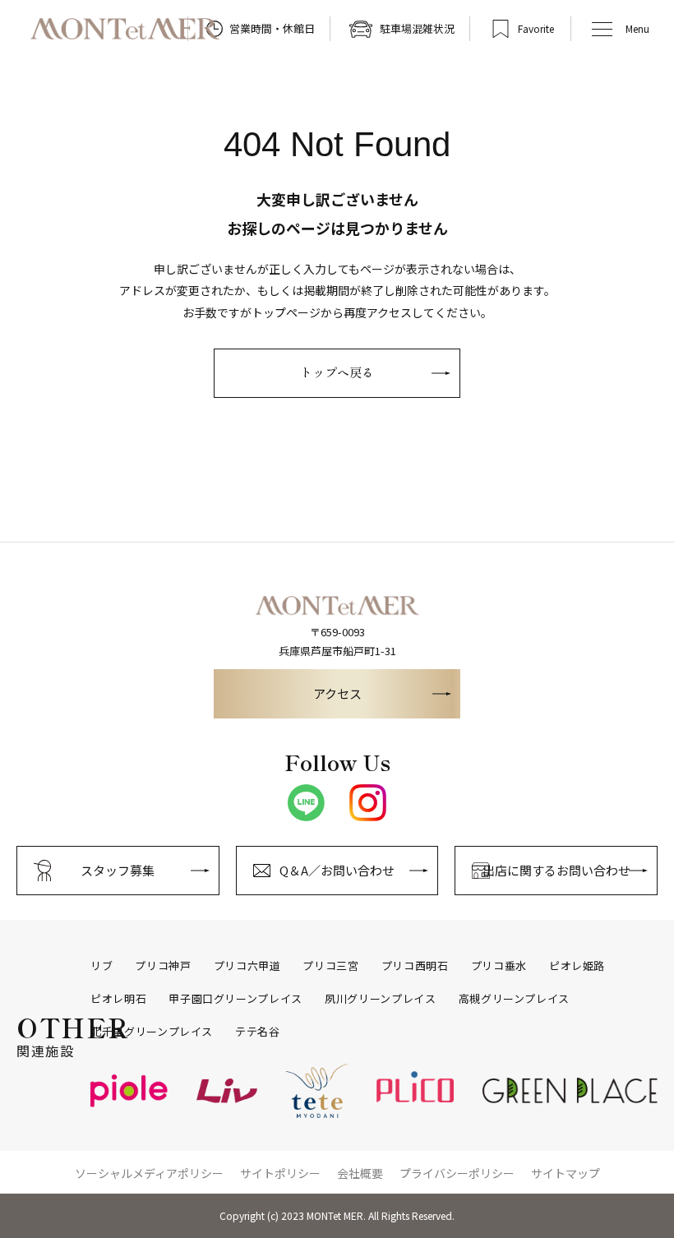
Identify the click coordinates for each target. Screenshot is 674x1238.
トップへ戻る (337, 372)
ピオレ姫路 (577, 966)
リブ (101, 966)
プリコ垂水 (499, 966)
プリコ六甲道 (247, 966)
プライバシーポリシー (457, 1173)
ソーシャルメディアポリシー (149, 1173)
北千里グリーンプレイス (151, 1031)
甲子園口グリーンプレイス (235, 998)
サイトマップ (565, 1173)
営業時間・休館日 (272, 28)
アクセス (337, 693)
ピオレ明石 (118, 998)
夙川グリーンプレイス (380, 998)
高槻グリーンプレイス (514, 998)
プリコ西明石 (415, 966)
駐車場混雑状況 (417, 28)
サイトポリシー (280, 1173)
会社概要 (360, 1173)
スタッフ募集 (118, 870)
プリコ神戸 (163, 966)
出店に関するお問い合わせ (556, 870)
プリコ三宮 (330, 966)
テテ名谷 (257, 1031)
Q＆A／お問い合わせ (337, 870)
